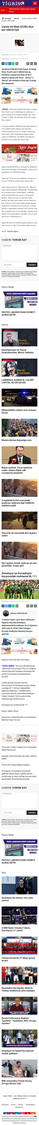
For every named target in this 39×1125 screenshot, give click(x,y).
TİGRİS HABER (8, 666)
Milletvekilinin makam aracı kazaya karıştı (22, 10)
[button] (27, 63)
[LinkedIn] (9, 63)
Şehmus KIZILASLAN (18, 613)
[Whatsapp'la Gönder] (13, 63)
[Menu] (35, 3)
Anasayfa (7, 18)
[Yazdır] (16, 63)
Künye (13, 1105)
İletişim (20, 1105)
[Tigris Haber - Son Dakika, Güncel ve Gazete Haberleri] (13, 3)
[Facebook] (3, 63)
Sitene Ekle (19, 1107)
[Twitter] (6, 63)
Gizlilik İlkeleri (30, 1105)
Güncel (16, 18)
